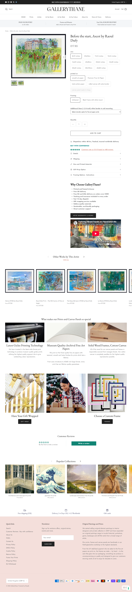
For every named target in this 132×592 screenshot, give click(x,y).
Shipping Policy (11, 561)
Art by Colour (73, 17)
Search (8, 528)
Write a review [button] (83, 443)
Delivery (108, 17)
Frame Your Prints (12, 557)
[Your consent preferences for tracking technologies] (128, 588)
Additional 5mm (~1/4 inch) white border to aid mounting (91, 108)
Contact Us (9, 541)
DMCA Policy (10, 548)
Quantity (73, 120)
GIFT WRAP (25, 422)
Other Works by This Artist (66, 256)
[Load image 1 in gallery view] (38, 56)
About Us (85, 17)
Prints (31, 17)
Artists (39, 17)
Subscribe (48, 544)
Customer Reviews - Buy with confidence (19, 531)
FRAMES (107, 422)
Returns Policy (10, 554)
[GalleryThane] (66, 9)
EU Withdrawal (11, 564)
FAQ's (8, 538)
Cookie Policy (10, 551)
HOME (23, 17)
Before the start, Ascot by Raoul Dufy (20, 31)
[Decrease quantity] (72, 124)
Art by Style (61, 17)
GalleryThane (14, 586)
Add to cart (95, 133)
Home (6, 31)
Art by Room (49, 17)
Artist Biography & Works (83, 215)
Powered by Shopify (23, 586)
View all (66, 260)
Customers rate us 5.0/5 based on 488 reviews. (97, 149)
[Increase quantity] (84, 124)
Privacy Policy (10, 544)
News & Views (96, 17)
